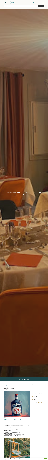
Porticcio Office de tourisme (23, 2)
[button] (38, 402)
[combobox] (21, 6)
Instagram (35, 399)
